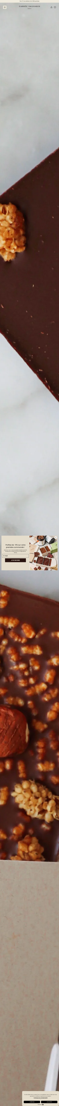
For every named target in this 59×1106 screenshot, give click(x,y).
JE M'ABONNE (15, 560)
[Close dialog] (55, 537)
